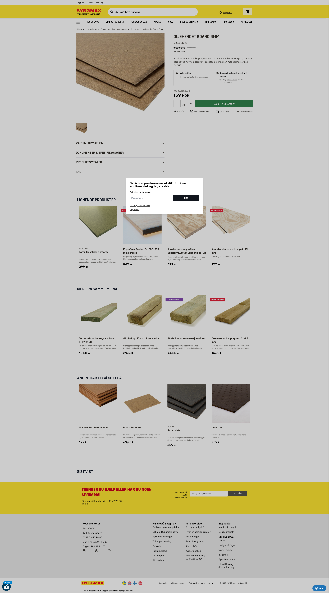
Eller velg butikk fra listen (140, 206)
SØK (186, 198)
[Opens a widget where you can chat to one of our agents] (319, 588)
